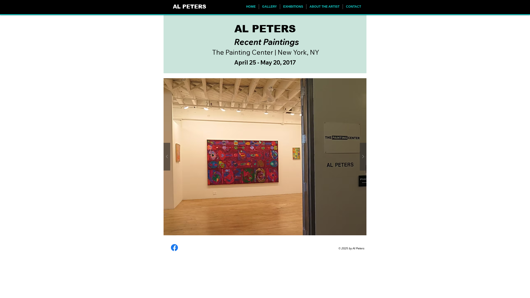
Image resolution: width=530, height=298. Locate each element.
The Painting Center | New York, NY (265, 52)
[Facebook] (174, 247)
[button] (269, 6)
